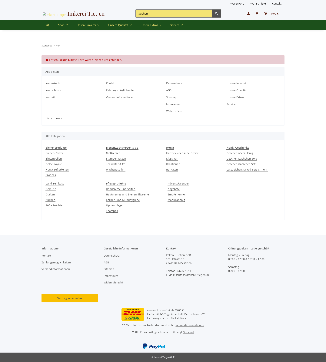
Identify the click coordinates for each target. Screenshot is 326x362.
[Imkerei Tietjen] (48, 25)
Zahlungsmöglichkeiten (120, 90)
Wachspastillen (115, 169)
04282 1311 (184, 271)
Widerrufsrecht (175, 111)
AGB (168, 90)
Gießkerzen (113, 153)
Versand (188, 332)
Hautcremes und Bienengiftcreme (127, 194)
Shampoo (112, 211)
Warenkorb (237, 3)
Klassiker (172, 158)
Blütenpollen (54, 158)
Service (231, 104)
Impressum (173, 104)
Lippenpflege (114, 205)
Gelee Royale (54, 164)
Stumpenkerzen (116, 158)
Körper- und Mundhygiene (123, 200)
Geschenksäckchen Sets (242, 164)
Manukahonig (176, 200)
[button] (248, 13)
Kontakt (276, 3)
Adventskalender (178, 183)
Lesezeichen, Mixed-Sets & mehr (247, 169)
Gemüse (51, 189)
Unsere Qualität (237, 90)
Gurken (50, 194)
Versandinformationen (120, 97)
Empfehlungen (177, 194)
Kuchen (50, 200)
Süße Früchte (54, 205)
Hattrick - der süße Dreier (182, 153)
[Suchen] (216, 13)
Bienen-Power (54, 153)
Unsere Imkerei (236, 83)
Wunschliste (258, 3)
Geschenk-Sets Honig (240, 153)
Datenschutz (174, 83)
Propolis (51, 175)
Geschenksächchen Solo (242, 158)
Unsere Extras (235, 97)
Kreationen (173, 164)
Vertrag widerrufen (69, 298)
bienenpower (54, 118)
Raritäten (172, 169)
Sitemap (171, 97)
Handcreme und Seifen (120, 189)
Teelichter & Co (115, 164)
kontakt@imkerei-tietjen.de (192, 275)
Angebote (174, 189)
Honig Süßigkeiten (57, 169)
